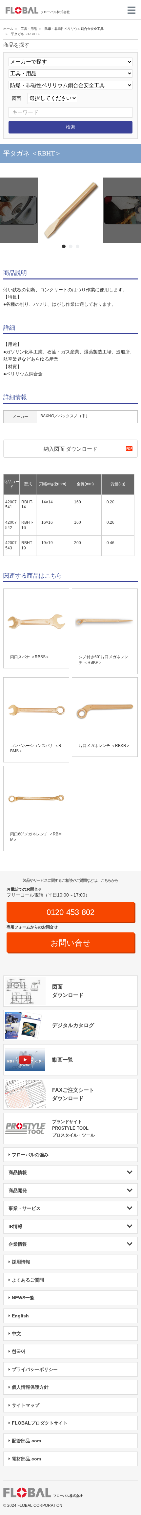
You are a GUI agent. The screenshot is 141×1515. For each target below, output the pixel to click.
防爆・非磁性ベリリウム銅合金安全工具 (74, 29)
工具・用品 (29, 29)
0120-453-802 (70, 912)
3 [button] (77, 246)
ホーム (8, 29)
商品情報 (18, 1172)
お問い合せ (70, 942)
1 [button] (64, 246)
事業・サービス (25, 1208)
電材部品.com (26, 1458)
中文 (16, 1333)
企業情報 (18, 1244)
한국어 (19, 1351)
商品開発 (18, 1190)
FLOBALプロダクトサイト (40, 1423)
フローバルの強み (30, 1154)
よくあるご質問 (28, 1280)
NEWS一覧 (23, 1297)
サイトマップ (25, 1405)
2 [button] (70, 246)
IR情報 (15, 1226)
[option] (70, 210)
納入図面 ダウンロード (70, 449)
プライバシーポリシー (35, 1369)
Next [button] (4, 213)
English (20, 1315)
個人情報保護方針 (30, 1387)
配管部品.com (26, 1440)
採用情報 (21, 1261)
